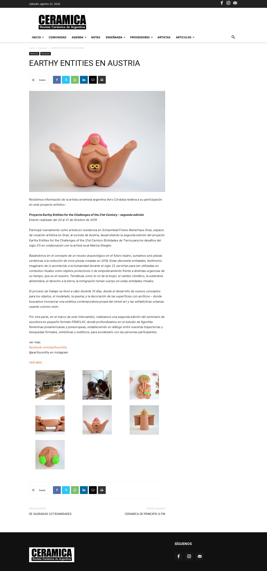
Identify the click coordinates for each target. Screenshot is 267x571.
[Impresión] (102, 80)
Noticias (43, 48)
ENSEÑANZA (114, 37)
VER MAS (35, 362)
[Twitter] (66, 80)
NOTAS (95, 37)
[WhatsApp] (75, 80)
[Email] (93, 80)
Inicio (36, 37)
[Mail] (235, 2)
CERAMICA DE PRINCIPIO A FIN (145, 514)
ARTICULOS (183, 37)
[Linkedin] (84, 80)
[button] (233, 37)
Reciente (45, 53)
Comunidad (57, 37)
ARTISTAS (164, 37)
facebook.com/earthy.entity (48, 347)
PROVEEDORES (140, 37)
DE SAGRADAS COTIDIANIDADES (50, 514)
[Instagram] (228, 2)
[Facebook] (222, 2)
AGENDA (77, 37)
